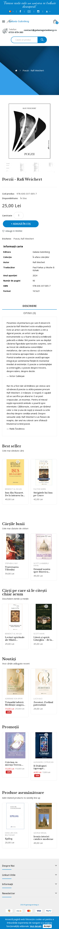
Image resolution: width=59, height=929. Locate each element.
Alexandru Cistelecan (43, 762)
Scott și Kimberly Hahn (41, 564)
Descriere (29, 306)
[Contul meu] (48, 11)
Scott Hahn (39, 633)
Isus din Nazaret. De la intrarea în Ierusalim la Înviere (14, 494)
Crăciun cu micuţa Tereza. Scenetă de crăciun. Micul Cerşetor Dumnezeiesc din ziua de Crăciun (15, 763)
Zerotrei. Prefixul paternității (43, 703)
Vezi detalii (35, 926)
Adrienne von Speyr (13, 698)
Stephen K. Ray (11, 563)
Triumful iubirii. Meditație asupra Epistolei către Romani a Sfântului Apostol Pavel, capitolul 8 (14, 703)
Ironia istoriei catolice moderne (43, 837)
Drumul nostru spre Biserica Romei (42, 570)
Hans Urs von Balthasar (11, 834)
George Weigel (40, 833)
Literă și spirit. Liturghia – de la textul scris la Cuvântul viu (43, 638)
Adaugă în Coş (22, 223)
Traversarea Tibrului (11, 568)
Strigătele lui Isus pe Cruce (43, 494)
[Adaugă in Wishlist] (18, 461)
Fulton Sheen (40, 489)
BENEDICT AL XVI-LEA (13, 489)
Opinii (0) (29, 313)
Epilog (8, 838)
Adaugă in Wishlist (13, 231)
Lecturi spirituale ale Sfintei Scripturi (14, 638)
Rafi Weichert (27, 238)
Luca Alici (38, 698)
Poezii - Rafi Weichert (33, 70)
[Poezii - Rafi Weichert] (8, 167)
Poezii (16, 238)
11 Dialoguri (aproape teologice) (40, 767)
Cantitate (7, 215)
